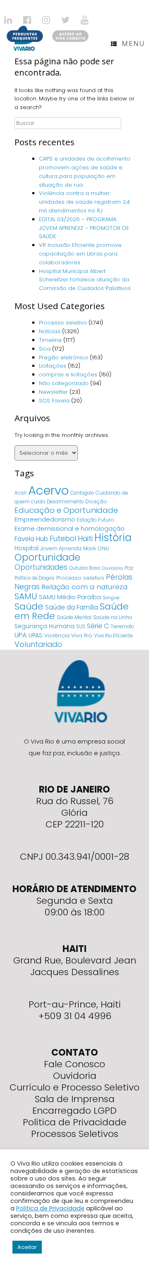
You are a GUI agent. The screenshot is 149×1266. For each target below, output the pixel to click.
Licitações (52, 366)
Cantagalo (82, 493)
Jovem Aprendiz (61, 548)
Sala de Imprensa (75, 1099)
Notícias (49, 331)
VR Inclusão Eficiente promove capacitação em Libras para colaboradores (80, 253)
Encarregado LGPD (74, 1110)
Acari (20, 493)
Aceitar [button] (27, 1247)
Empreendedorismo (44, 519)
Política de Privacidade (75, 1122)
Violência (57, 635)
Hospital (26, 548)
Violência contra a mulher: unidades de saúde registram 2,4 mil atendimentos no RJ (84, 202)
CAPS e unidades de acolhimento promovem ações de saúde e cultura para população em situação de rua (84, 171)
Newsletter (53, 392)
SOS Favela (54, 401)
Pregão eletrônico (63, 357)
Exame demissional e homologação (69, 528)
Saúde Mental (74, 617)
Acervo (48, 490)
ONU (103, 548)
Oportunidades (40, 567)
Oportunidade (47, 557)
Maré (89, 548)
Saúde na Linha (112, 617)
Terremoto (122, 626)
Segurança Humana (44, 626)
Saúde (28, 606)
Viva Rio (81, 635)
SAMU (25, 596)
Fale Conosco (74, 1064)
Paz (129, 567)
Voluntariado (38, 644)
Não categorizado (64, 383)
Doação (96, 501)
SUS (80, 626)
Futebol (63, 539)
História (113, 537)
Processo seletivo (63, 323)
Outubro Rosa (84, 568)
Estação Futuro (95, 519)
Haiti (85, 538)
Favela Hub (31, 538)
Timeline (50, 340)
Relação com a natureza (84, 587)
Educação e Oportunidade (66, 510)
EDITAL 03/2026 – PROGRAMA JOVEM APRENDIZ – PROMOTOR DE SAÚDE (84, 228)
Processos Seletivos (74, 1133)
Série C (98, 626)
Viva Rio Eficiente (113, 635)
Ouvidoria (112, 568)
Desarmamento (65, 501)
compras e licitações (68, 374)
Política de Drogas (34, 578)
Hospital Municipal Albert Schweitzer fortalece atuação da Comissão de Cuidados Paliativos (85, 280)
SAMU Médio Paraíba (70, 597)
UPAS (36, 635)
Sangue (111, 598)
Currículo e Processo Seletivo (74, 1087)
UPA (20, 635)
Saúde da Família (71, 607)
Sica (44, 349)
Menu (133, 43)
